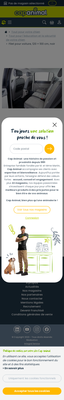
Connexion (32, 218)
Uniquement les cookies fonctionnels (32, 378)
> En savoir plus (13, 368)
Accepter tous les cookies (32, 391)
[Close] (54, 124)
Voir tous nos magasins (32, 210)
